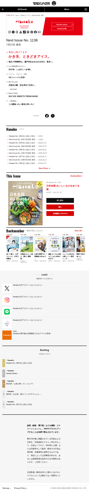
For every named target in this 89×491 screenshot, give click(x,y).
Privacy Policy (20, 488)
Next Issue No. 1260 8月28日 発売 (28, 146)
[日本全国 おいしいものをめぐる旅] (25, 203)
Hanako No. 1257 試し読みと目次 (27, 156)
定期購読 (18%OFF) (60, 213)
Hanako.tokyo (61, 24)
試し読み (60, 200)
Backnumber (75, 176)
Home (17, 15)
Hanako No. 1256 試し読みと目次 (27, 163)
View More (43, 168)
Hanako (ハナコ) (25, 15)
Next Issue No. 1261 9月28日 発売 (26, 139)
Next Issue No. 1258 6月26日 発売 (28, 160)
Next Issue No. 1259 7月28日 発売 (28, 153)
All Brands (22, 9)
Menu (66, 9)
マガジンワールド (44, 3)
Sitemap (5, 488)
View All (78, 231)
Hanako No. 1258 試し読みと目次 (27, 150)
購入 (60, 207)
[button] (81, 247)
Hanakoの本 (62, 29)
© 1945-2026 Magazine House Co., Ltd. (68, 488)
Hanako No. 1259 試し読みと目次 (27, 143)
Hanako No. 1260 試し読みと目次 (26, 136)
